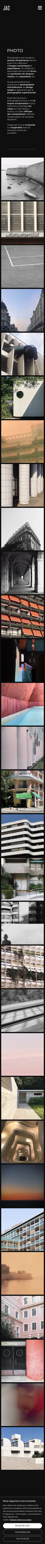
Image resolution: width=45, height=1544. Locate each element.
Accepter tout (22, 1526)
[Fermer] (43, 1498)
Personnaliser (22, 1532)
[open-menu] (38, 8)
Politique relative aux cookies (20, 1520)
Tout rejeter (22, 1539)
